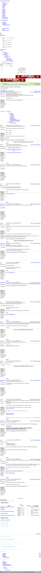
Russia (4, 13)
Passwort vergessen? (6, 30)
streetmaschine (37, 83)
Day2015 (4, 45)
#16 (33, 399)
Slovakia (4, 15)
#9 (33, 262)
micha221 (4, 47)
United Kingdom (5, 18)
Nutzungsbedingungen (6, 24)
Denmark (4, 5)
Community (5, 52)
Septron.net (12, 116)
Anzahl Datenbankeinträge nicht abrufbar (7, 515)
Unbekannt (4, 556)
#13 (33, 340)
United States (5, 17)
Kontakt (4, 21)
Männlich (4, 554)
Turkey (4, 16)
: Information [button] (4, 20)
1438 (39, 84)
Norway (4, 10)
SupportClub (5, 54)
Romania (4, 12)
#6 (33, 203)
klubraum (4, 40)
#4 (33, 164)
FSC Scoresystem (10, 60)
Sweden (4, 14)
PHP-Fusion (5, 568)
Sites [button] (5, 0)
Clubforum (6, 53)
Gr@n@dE (2, 340)
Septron (4, 38)
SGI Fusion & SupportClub (7, 565)
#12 (33, 321)
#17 (33, 420)
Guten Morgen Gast (6, 28)
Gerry (1, 399)
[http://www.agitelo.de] (23, 193)
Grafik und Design (17, 86)
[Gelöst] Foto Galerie (4, 513)
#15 (33, 380)
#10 (33, 282)
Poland (4, 11)
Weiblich (4, 555)
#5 (33, 183)
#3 (33, 144)
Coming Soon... (7, 56)
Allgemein (11, 86)
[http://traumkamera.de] (23, 147)
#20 (33, 479)
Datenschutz (5, 22)
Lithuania (4, 9)
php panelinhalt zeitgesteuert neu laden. (7, 511)
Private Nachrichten (6, 557)
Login (4, 29)
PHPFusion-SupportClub (4, 86)
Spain (3, 6)
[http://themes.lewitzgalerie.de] (23, 150)
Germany (4, 4)
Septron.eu (12, 115)
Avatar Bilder (2, 509)
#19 (33, 459)
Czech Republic (5, 3)
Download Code (11, 408)
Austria (4, 2)
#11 (33, 301)
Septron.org (12, 117)
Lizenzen (6, 57)
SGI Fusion (4, 567)
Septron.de (12, 114)
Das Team (6, 55)
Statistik (4, 561)
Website (7, 163)
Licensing (4, 61)
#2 (33, 125)
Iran (3, 8)
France (4, 7)
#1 (33, 92)
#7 (33, 223)
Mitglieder (4, 553)
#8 (33, 243)
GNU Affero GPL (7, 570)
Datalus (1, 125)
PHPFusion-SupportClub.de (15, 120)
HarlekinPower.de (13, 122)
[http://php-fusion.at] (23, 152)
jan (0, 183)
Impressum (4, 23)
